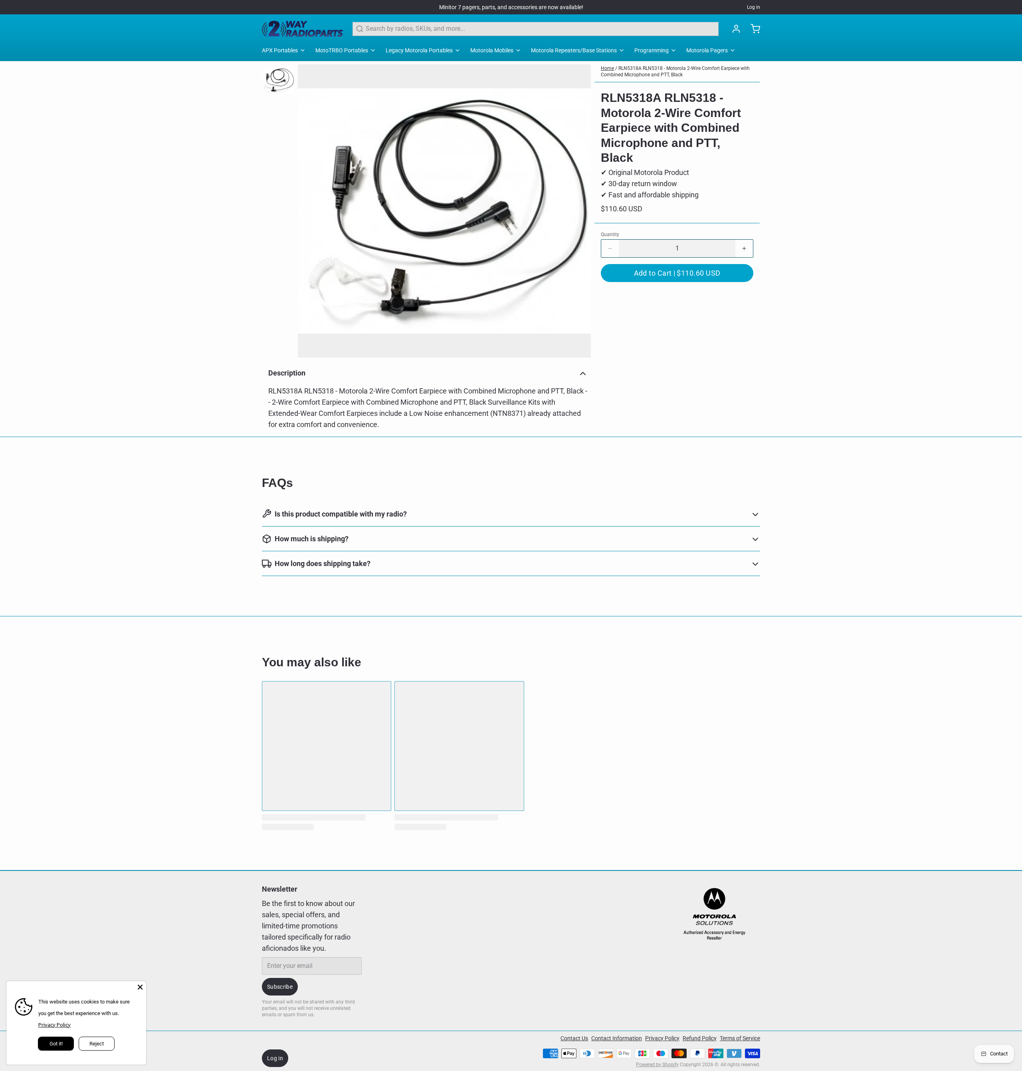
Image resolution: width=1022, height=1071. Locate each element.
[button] (677, 273)
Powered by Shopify (657, 1064)
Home (607, 68)
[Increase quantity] (744, 248)
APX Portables (280, 50)
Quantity (610, 234)
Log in (753, 7)
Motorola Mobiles (491, 50)
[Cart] (752, 29)
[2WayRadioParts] (302, 29)
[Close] (140, 987)
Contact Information (616, 1038)
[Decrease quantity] (610, 248)
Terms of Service (740, 1038)
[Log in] (733, 29)
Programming (651, 50)
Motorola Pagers (707, 50)
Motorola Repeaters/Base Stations (574, 50)
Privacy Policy (662, 1038)
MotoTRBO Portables (341, 50)
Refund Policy (700, 1038)
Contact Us (574, 1038)
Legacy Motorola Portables (419, 50)
